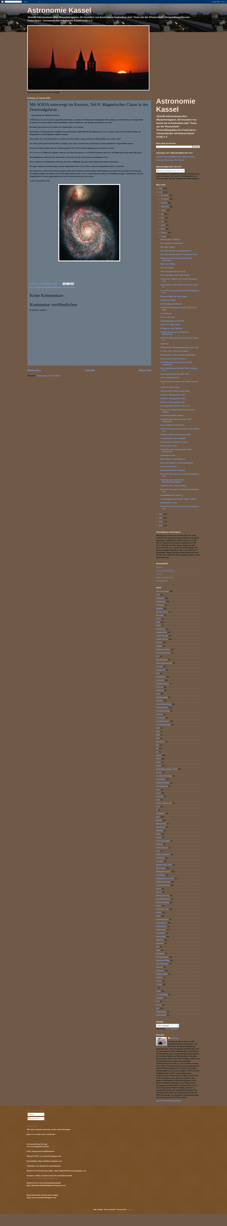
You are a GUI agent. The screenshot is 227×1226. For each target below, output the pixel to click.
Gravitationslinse (162, 721)
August (164, 210)
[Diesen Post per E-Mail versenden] (64, 284)
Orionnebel (160, 858)
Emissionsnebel (162, 660)
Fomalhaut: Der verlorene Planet (173, 486)
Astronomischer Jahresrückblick (173, 438)
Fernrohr (159, 687)
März (163, 229)
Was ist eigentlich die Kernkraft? (173, 271)
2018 (161, 525)
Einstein (159, 642)
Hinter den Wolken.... (168, 264)
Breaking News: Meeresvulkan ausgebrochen (177, 355)
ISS (157, 748)
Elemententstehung (163, 653)
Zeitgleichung (161, 1012)
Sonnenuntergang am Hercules (172, 321)
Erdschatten (160, 670)
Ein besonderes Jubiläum (170, 239)
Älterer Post (145, 370)
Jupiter (159, 755)
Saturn (158, 906)
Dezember (165, 195)
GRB (158, 728)
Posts (31, 1114)
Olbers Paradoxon (163, 854)
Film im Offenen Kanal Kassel (172, 425)
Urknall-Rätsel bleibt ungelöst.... (172, 415)
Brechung (160, 615)
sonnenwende (161, 930)
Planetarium (161, 868)
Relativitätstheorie (163, 899)
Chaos (158, 619)
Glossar (159, 574)
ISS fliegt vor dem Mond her (171, 328)
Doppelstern (160, 629)
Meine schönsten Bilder (164, 577)
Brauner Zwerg (162, 612)
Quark (158, 889)
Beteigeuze (160, 605)
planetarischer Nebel (164, 865)
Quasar (159, 892)
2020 (161, 518)
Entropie (159, 666)
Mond (158, 834)
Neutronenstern (162, 848)
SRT (157, 947)
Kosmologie (160, 779)
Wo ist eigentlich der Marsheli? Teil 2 (174, 374)
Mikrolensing (161, 824)
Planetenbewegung (163, 871)
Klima (158, 762)
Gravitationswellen (163, 725)
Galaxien (39, 287)
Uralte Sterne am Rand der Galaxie (174, 442)
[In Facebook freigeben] (70, 284)
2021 (161, 514)
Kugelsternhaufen (163, 783)
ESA (157, 673)
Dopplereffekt (161, 632)
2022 (161, 192)
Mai (162, 221)
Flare (158, 694)
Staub (158, 950)
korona (159, 772)
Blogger (130, 1209)
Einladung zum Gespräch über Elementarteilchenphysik (172, 481)
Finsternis (160, 690)
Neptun (159, 837)
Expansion (160, 680)
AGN (158, 595)
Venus (158, 991)
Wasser (159, 1005)
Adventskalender (162, 591)
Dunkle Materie (162, 639)
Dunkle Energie (162, 636)
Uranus (159, 981)
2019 (161, 522)
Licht (158, 800)
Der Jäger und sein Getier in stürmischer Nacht (178, 254)
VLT (158, 1001)
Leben (158, 793)
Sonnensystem (161, 926)
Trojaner (159, 977)
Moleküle (159, 830)
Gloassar (159, 714)
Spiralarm (57, 287)
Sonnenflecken (161, 923)
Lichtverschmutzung (164, 803)
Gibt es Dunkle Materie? (169, 378)
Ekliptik (159, 646)
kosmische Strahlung (164, 776)
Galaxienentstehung (163, 704)
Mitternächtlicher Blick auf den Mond (175, 391)
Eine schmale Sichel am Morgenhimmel (175, 251)
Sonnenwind (160, 933)
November (165, 199)
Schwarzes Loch (162, 909)
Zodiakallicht (161, 1015)
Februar (164, 233)
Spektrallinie (161, 936)
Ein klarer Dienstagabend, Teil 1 (172, 402)
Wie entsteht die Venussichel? (171, 243)
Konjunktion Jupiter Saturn (166, 769)
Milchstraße (160, 827)
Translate (174, 1029)
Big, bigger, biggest (167, 247)
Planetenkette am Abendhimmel (172, 459)
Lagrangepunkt (162, 786)
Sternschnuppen (162, 964)
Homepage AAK (162, 581)
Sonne (158, 916)
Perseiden (160, 861)
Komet (158, 766)
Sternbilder (160, 954)
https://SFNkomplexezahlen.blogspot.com (42, 1178)
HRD (158, 735)
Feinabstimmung (162, 684)
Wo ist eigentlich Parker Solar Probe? (175, 275)
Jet (157, 752)
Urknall (159, 984)
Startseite (90, 370)
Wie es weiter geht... (168, 317)
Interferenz (160, 742)
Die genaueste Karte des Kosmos (173, 359)
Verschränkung (162, 994)
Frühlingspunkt (162, 697)
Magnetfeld (48, 287)
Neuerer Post (34, 370)
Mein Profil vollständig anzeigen (168, 1101)
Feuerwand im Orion (168, 467)
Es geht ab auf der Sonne (170, 387)
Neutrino (159, 844)
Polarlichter (160, 875)
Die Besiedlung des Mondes (170, 304)
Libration (159, 796)
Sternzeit (159, 967)
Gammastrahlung (163, 711)
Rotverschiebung (162, 902)
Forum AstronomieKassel (165, 571)
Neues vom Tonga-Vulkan (170, 324)
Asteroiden (160, 598)
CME (158, 622)
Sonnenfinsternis (162, 919)
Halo (158, 731)
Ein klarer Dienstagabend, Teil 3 (172, 395)
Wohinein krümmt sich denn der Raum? (175, 435)
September (165, 206)
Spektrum (160, 940)
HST (158, 738)
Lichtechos (164, 344)
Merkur (159, 820)
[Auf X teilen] (68, 284)
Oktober (164, 203)
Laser (158, 789)
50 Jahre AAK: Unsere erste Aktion (174, 351)
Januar (164, 236)
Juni (163, 218)
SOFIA (159, 912)
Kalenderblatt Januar (168, 503)
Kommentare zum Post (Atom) (49, 376)
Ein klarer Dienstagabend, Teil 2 (172, 398)
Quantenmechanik (163, 885)
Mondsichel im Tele (167, 455)
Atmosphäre (161, 601)
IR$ (157, 745)
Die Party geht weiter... (169, 446)
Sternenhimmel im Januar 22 (171, 495)
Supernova (160, 971)
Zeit (157, 1008)
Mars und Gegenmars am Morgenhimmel (176, 463)
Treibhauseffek (162, 974)
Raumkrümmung (162, 895)
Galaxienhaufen (162, 707)
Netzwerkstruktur (163, 841)
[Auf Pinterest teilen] (73, 284)
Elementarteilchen (163, 649)
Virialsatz (160, 998)
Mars (158, 817)
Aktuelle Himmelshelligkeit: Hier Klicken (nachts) (175, 157)
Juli (162, 214)
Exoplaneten (161, 677)
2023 (161, 188)
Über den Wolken (167, 268)
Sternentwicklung (162, 960)
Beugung (159, 608)
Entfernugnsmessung (164, 663)
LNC (158, 806)
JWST (158, 759)
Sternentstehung (68, 287)
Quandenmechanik (163, 882)
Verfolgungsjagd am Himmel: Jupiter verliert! (178, 499)
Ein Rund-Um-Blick (168, 300)
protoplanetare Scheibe (165, 878)
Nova (158, 851)
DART (158, 625)
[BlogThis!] (66, 284)
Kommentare (34, 1118)
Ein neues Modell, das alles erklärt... (174, 296)
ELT (157, 656)
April (163, 225)
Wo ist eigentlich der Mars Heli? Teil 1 (175, 406)
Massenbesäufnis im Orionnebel (172, 470)
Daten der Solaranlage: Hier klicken (170, 160)
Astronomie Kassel (59, 10)
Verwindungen (166, 313)
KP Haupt (174, 1038)
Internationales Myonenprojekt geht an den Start (179, 347)
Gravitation (160, 718)
